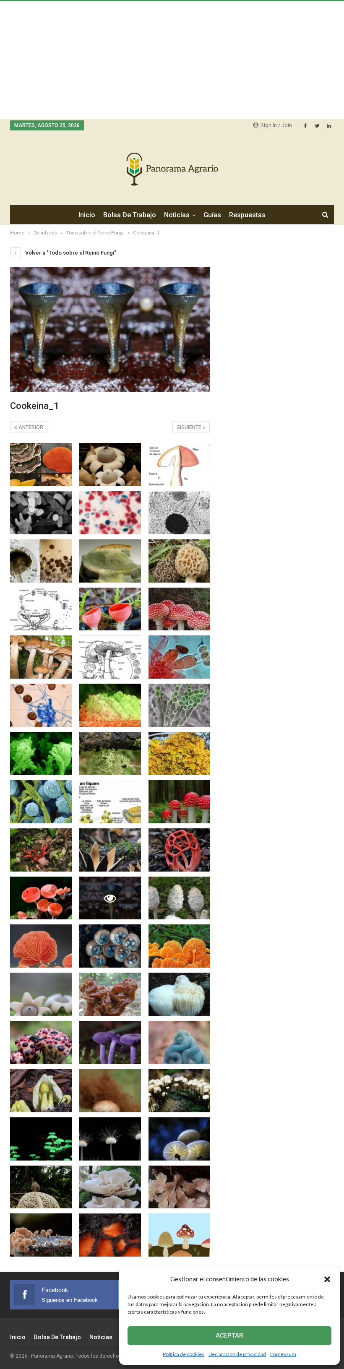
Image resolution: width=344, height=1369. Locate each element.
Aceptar (229, 1335)
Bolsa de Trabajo (129, 215)
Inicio (86, 215)
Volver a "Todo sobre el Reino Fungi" (70, 253)
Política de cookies (183, 1354)
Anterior (30, 427)
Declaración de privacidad (237, 1354)
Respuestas (247, 215)
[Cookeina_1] (41, 464)
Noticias (177, 215)
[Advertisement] (172, 60)
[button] (327, 1279)
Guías (212, 215)
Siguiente (190, 427)
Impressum (283, 1354)
